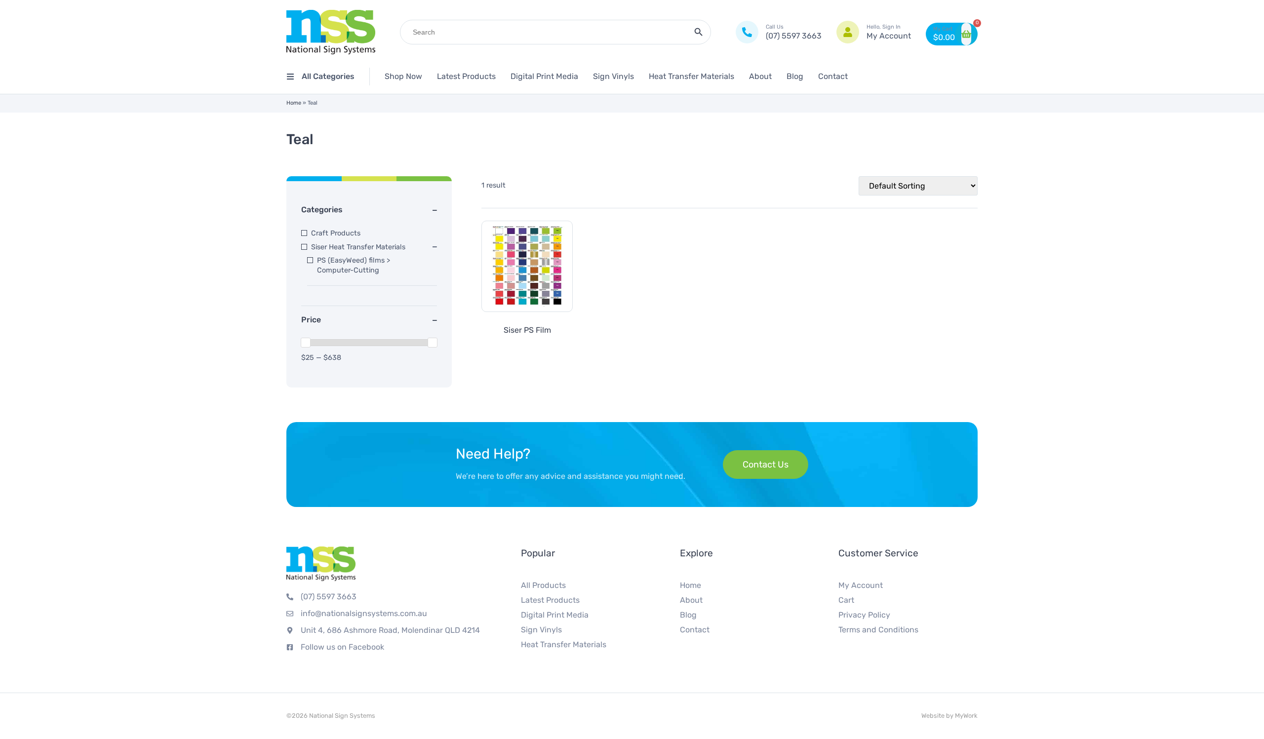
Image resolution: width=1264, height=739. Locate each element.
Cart (846, 600)
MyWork (966, 715)
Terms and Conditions (878, 629)
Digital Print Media (544, 76)
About (760, 76)
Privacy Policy (864, 615)
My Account (860, 585)
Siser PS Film (527, 330)
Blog (795, 76)
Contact (833, 76)
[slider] (306, 343)
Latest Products (466, 76)
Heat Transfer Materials (691, 76)
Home (293, 103)
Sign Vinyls (613, 76)
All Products (543, 585)
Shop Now (403, 76)
